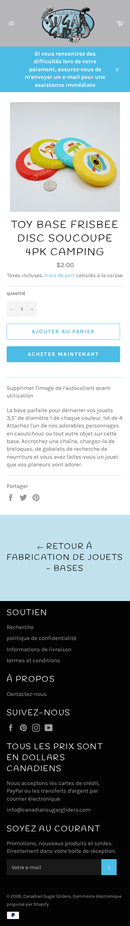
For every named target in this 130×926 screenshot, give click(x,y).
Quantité (16, 293)
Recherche (20, 627)
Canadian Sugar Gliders (47, 896)
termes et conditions (33, 660)
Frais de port (59, 275)
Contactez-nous (27, 694)
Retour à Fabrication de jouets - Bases (65, 557)
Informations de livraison (39, 649)
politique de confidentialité (41, 638)
